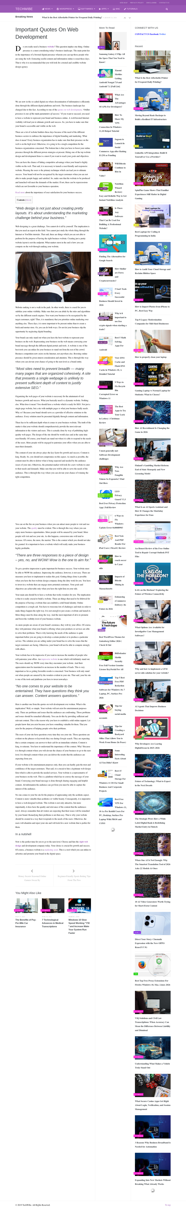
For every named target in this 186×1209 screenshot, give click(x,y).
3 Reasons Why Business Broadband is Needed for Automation (153, 1144)
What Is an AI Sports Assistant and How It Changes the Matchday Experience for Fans (151, 510)
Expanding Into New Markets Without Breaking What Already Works (153, 1182)
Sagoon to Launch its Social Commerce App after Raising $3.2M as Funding (112, 147)
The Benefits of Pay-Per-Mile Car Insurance (25, 923)
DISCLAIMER (151, 2)
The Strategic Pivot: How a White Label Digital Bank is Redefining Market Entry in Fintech (150, 822)
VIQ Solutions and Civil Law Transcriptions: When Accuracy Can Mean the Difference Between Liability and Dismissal (152, 1024)
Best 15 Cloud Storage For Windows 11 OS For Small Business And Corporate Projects (112, 780)
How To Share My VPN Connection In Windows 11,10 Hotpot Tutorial (111, 122)
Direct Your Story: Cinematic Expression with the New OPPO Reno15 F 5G (149, 943)
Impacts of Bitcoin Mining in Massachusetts (111, 582)
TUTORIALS (132, 9)
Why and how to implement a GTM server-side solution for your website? (152, 670)
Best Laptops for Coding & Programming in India (147, 233)
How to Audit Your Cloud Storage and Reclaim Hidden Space (152, 271)
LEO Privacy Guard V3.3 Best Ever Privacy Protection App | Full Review (112, 499)
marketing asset (51, 849)
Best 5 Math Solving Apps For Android (112, 343)
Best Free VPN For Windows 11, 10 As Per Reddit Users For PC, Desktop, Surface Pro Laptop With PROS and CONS (113, 811)
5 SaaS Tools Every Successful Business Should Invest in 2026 (112, 296)
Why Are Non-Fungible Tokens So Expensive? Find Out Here (111, 475)
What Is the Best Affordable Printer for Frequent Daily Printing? (151, 79)
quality (34, 528)
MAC (118, 9)
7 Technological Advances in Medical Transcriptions (52, 923)
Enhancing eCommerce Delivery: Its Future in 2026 (112, 602)
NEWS (47, 9)
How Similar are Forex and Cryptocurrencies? (112, 274)
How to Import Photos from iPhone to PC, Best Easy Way (152, 308)
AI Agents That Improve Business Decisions (150, 708)
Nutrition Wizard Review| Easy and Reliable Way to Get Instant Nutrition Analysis (112, 191)
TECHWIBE (24, 9)
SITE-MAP (123, 2)
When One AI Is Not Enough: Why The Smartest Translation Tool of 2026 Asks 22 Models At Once (152, 864)
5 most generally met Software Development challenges (109, 454)
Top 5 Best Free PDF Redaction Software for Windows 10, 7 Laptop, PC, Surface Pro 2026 (112, 687)
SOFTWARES (87, 9)
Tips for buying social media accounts (112, 711)
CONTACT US (164, 2)
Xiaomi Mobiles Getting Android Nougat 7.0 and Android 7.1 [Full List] (110, 78)
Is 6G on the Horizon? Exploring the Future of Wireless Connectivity (151, 592)
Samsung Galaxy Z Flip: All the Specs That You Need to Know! (112, 58)
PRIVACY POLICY (137, 2)
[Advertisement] (41, 77)
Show (28, 200)
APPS (104, 9)
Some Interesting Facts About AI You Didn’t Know (112, 756)
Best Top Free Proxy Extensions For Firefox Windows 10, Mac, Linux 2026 (152, 982)
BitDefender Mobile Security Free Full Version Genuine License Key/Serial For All (112, 661)
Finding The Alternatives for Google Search (112, 258)
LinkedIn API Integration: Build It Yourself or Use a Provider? (151, 154)
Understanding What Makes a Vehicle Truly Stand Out (152, 1065)
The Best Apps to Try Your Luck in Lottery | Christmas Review (112, 414)
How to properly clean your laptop (151, 356)
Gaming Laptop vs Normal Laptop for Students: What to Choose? (152, 392)
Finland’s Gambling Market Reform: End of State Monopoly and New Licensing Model (152, 469)
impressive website (49, 659)
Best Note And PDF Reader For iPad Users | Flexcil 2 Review (112, 541)
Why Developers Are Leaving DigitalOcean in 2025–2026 (148, 745)
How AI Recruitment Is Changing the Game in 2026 (152, 430)
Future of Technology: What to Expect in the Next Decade (152, 783)
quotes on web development (70, 109)
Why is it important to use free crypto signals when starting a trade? (113, 321)
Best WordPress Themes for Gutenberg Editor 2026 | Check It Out (112, 640)
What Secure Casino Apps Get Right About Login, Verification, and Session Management (152, 1105)
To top (168, 1204)
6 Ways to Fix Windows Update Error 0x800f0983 (111, 521)
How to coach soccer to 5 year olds (112, 562)
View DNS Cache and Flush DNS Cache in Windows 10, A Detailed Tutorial (112, 365)
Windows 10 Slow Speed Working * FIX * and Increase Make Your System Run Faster (79, 926)
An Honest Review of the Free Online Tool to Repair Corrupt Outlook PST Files (152, 552)
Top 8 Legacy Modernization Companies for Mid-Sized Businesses (152, 321)
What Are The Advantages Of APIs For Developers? (112, 100)
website (50, 46)
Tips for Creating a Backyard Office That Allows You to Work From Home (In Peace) (112, 734)
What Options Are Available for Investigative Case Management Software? (149, 631)
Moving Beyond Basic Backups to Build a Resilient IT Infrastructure (73, 17)
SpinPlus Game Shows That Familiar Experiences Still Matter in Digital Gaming (152, 194)
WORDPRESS (66, 9)
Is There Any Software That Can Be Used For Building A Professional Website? (111, 218)
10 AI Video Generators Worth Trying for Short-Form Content (152, 903)
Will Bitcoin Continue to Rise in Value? (112, 169)
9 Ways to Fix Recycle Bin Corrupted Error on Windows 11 (112, 390)
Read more (20, 192)
